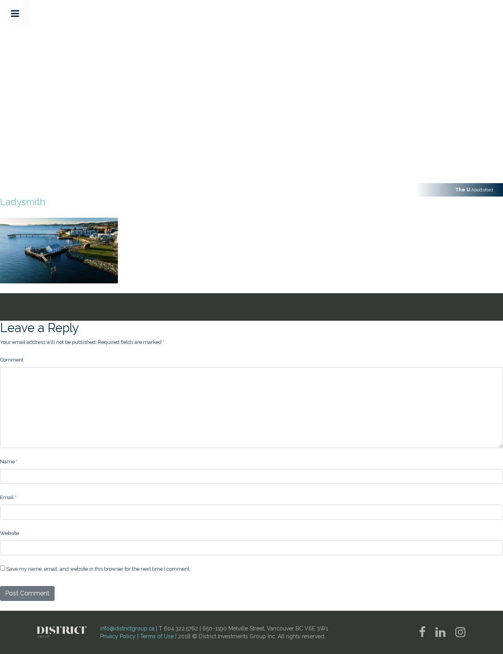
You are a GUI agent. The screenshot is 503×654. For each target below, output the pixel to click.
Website (9, 533)
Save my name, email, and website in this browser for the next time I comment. (98, 569)
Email (8, 497)
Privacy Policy (118, 636)
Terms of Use (157, 636)
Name (8, 462)
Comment (12, 360)
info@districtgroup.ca (127, 628)
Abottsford (474, 190)
